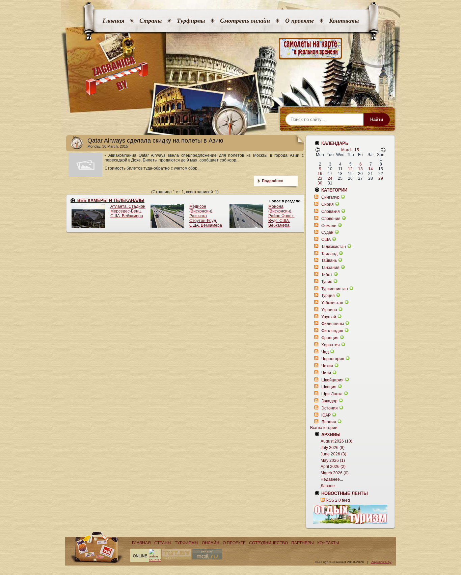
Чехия (327, 366)
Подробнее (272, 181)
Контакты (344, 20)
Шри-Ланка (332, 394)
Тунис (326, 281)
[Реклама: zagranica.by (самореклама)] (350, 514)
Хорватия (330, 345)
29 (380, 178)
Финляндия (332, 330)
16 (320, 173)
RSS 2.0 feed (338, 500)
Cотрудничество (268, 543)
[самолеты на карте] (230, 49)
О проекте (299, 20)
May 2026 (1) (333, 460)
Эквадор (329, 401)
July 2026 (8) (333, 447)
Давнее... (329, 485)
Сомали (328, 225)
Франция (329, 337)
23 (320, 178)
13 (360, 169)
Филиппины (332, 323)
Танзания (330, 267)
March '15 (350, 150)
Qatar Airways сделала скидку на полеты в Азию (155, 140)
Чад (325, 352)
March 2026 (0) (335, 473)
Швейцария (332, 380)
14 (370, 169)
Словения (331, 218)
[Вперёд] (383, 151)
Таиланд (329, 253)
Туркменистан (334, 288)
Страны (150, 20)
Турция (328, 295)
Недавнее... (332, 479)
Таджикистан (333, 246)
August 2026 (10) (336, 441)
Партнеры (302, 543)
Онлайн (210, 543)
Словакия (330, 211)
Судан (327, 232)
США (326, 239)
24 (330, 178)
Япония (328, 422)
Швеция (328, 386)
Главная (113, 20)
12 (350, 169)
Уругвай (328, 317)
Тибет (326, 274)
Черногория (332, 358)
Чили (326, 373)
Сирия (327, 204)
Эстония (329, 408)
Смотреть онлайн (245, 20)
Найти (376, 119)
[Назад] (317, 151)
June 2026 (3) (333, 454)
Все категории (323, 427)
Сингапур (330, 197)
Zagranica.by (381, 562)
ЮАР (326, 415)
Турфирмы (191, 20)
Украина (329, 309)
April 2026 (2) (333, 466)
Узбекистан (332, 302)
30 (320, 183)
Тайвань (329, 260)
